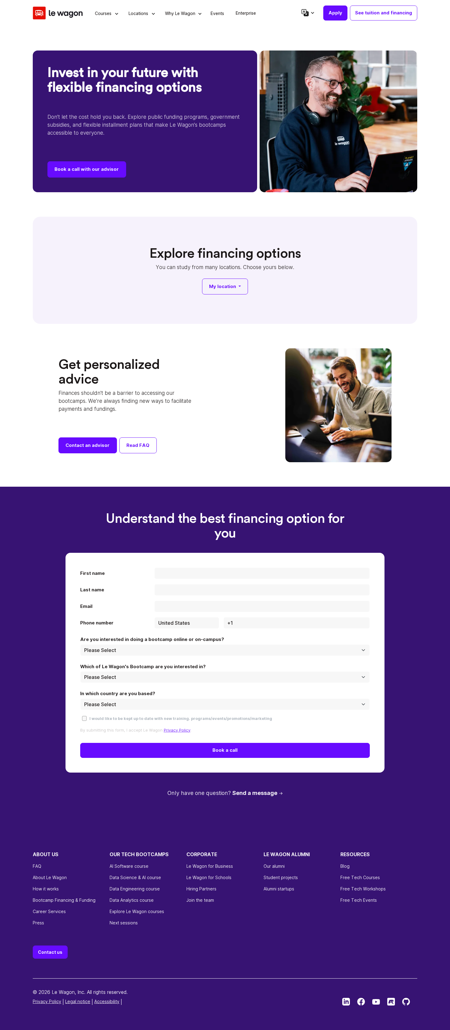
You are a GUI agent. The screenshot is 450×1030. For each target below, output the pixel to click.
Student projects (281, 877)
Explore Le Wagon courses (137, 911)
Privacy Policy (177, 730)
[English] (307, 12)
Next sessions (124, 922)
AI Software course (129, 866)
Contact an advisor (88, 445)
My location (223, 286)
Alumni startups (279, 888)
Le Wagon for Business (209, 866)
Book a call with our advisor (86, 169)
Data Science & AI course (135, 877)
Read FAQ (137, 445)
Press (38, 922)
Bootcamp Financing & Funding (64, 900)
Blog (345, 866)
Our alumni (274, 866)
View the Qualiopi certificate (61, 1019)
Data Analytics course (132, 900)
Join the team (200, 900)
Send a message (254, 793)
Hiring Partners (201, 888)
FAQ (37, 866)
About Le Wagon (50, 877)
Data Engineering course (135, 888)
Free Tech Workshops (363, 888)
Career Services (49, 911)
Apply (335, 13)
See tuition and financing (383, 13)
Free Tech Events (358, 900)
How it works (46, 888)
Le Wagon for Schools (208, 877)
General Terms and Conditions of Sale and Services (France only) (100, 1001)
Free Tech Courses (360, 877)
